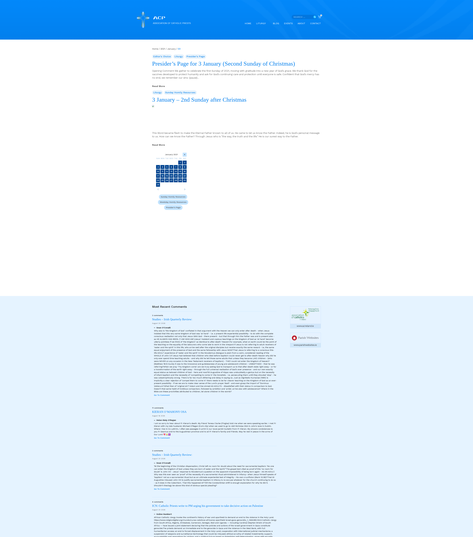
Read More (158, 86)
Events (288, 23)
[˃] (185, 189)
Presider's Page (195, 56)
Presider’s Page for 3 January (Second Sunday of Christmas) (223, 64)
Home (248, 23)
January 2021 (171, 154)
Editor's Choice (162, 56)
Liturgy (179, 56)
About (301, 23)
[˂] (158, 189)
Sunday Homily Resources (180, 92)
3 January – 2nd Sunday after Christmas (199, 100)
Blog (276, 23)
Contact (315, 23)
